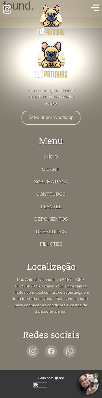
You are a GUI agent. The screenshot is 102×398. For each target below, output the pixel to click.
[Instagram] (32, 351)
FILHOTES (51, 244)
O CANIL (51, 169)
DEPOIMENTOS (51, 219)
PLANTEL (51, 206)
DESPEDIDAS (51, 231)
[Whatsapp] (69, 351)
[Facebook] (51, 351)
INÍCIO (51, 157)
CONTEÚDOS (51, 194)
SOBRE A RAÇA (51, 181)
